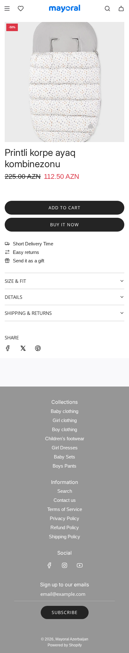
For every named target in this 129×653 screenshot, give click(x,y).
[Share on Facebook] (8, 349)
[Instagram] (64, 565)
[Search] (107, 8)
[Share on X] (23, 349)
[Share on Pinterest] (38, 349)
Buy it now (64, 225)
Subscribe (65, 612)
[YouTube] (79, 565)
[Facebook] (49, 565)
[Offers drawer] (21, 8)
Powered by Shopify (65, 645)
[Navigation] (7, 8)
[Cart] (121, 8)
